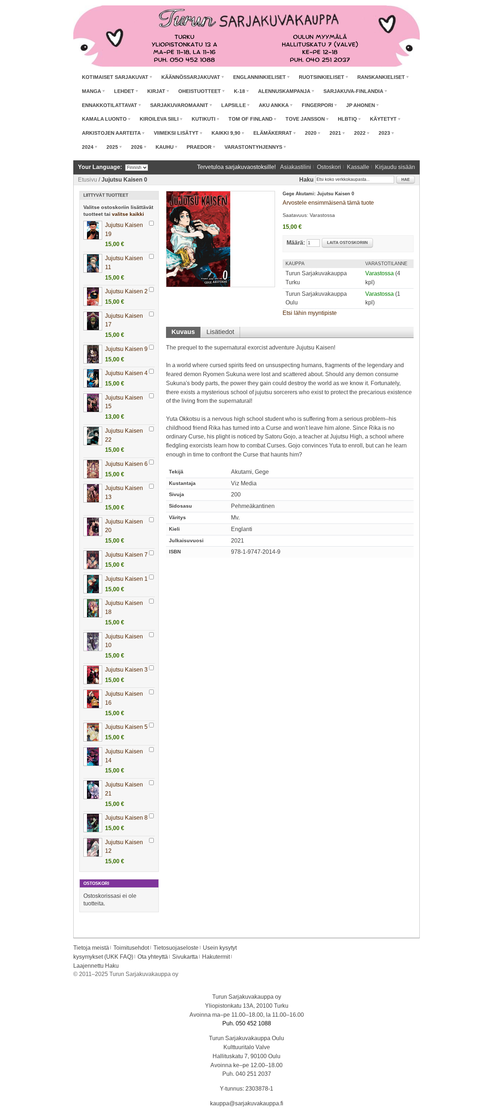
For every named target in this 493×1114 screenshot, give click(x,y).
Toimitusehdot (131, 948)
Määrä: (296, 243)
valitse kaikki (128, 214)
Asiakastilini (295, 167)
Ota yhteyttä (153, 957)
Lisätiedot (220, 331)
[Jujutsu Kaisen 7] (92, 560)
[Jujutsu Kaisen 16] (92, 699)
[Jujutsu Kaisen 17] (92, 321)
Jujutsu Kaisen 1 (126, 579)
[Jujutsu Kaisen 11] (92, 263)
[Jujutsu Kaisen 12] (92, 847)
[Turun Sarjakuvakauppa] (246, 36)
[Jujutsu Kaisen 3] (92, 674)
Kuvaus (183, 331)
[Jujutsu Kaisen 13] (92, 493)
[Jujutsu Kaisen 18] (92, 608)
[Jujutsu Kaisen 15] (92, 402)
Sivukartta (185, 957)
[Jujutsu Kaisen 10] (92, 641)
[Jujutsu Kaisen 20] (92, 526)
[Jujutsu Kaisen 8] (92, 823)
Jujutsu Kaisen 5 (126, 727)
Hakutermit (216, 957)
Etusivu (87, 180)
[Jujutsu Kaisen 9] (92, 354)
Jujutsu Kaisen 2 (126, 291)
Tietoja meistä (91, 948)
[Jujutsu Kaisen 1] (92, 584)
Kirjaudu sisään (395, 167)
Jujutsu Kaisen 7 (126, 555)
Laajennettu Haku (96, 966)
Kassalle (358, 167)
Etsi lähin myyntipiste (310, 313)
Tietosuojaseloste (175, 948)
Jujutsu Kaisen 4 (126, 373)
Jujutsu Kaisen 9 (126, 349)
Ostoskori (329, 167)
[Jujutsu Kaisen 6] (92, 469)
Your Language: (100, 167)
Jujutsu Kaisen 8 (126, 818)
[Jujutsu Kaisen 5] (92, 732)
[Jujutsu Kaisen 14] (92, 756)
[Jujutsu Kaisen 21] (92, 789)
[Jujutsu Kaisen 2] (92, 296)
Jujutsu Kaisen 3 (126, 670)
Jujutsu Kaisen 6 (126, 464)
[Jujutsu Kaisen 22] (92, 436)
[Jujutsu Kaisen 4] (92, 378)
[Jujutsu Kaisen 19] (92, 230)
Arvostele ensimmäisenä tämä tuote (328, 203)
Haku (306, 180)
